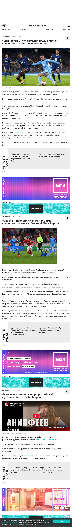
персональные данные (9, 522)
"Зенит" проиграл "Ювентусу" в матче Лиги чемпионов (52, 155)
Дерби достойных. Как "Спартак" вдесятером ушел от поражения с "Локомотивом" (23, 331)
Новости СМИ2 (6, 202)
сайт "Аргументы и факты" (46, 439)
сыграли (43, 311)
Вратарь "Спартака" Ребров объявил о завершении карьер (51, 330)
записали (28, 456)
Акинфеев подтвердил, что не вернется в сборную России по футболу (24, 470)
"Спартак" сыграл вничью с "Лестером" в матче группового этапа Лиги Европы (23, 157)
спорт (4, 171)
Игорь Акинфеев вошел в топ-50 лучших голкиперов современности (50, 470)
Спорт (19, 37)
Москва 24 (36, 26)
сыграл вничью (21, 132)
